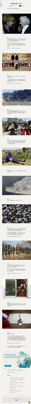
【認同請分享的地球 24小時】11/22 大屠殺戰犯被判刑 (17, 377)
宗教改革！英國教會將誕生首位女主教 (16, 83)
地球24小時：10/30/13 (13, 387)
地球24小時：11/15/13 (13, 389)
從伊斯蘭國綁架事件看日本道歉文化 (15, 273)
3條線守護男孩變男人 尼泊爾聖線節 (15, 343)
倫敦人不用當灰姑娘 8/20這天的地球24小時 (16, 390)
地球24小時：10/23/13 (13, 384)
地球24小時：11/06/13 (13, 381)
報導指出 (22, 110)
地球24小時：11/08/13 (13, 392)
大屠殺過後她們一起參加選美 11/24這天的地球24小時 (17, 382)
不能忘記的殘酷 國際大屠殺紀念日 (15, 48)
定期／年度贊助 (24, 365)
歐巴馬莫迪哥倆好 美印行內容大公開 (16, 236)
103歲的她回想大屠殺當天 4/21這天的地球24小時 (16, 379)
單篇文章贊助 (8, 365)
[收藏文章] (17, 6)
